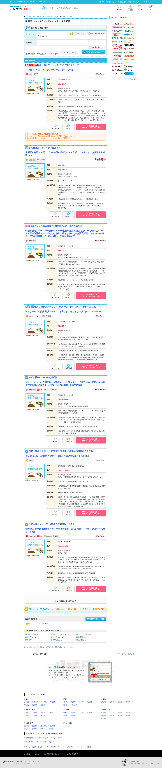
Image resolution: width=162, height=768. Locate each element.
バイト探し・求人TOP (32, 17)
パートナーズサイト (67, 747)
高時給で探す (43, 738)
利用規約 (37, 754)
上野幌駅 (81, 640)
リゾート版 (68, 723)
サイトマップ (51, 747)
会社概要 (27, 754)
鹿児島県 (43, 726)
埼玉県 (44, 702)
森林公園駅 (56, 640)
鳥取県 (103, 715)
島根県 (128, 712)
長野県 (65, 712)
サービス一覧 (34, 761)
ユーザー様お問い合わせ (34, 747)
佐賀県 (34, 729)
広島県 (103, 712)
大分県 (26, 729)
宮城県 (34, 712)
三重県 (128, 702)
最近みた (140, 10)
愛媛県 (120, 715)
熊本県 (34, 726)
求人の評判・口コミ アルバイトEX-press (40, 742)
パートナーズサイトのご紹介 (128, 79)
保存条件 (131, 10)
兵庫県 (73, 702)
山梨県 (81, 712)
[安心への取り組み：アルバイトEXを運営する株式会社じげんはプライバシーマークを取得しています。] (125, 762)
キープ (150, 7)
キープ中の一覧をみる (126, 654)
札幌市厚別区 (49, 17)
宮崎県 (42, 729)
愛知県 (103, 702)
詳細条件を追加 (95, 47)
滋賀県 (89, 702)
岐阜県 (120, 702)
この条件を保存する (69, 53)
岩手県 (26, 715)
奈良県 (65, 705)
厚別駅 (29, 640)
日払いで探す (57, 738)
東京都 (26, 702)
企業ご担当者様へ (73, 754)
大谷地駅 (30, 637)
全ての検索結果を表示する (65, 601)
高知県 (103, 718)
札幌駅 (80, 637)
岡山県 (111, 712)
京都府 (81, 702)
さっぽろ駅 (56, 637)
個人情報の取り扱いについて (54, 754)
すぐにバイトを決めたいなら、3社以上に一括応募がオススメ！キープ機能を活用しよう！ (65, 609)
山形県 (51, 712)
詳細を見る (68, 128)
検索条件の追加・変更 (95, 619)
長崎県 (52, 726)
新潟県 (73, 712)
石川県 (65, 715)
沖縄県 (51, 729)
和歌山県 (74, 705)
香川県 (111, 715)
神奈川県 (35, 702)
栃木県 (34, 705)
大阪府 (65, 702)
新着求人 (120, 10)
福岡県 (26, 726)
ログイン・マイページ (144, 2)
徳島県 (128, 715)
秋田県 (42, 715)
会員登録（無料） (126, 2)
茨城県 (26, 705)
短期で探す (29, 738)
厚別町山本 (44, 36)
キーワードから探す (84, 747)
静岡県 (111, 702)
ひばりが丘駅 (82, 634)
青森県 (34, 715)
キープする (55, 128)
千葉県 (52, 702)
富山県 (89, 712)
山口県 (120, 712)
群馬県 (42, 705)
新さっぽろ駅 (57, 634)
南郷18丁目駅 (32, 634)
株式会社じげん (22, 761)
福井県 (73, 715)
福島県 (42, 712)
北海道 (42, 17)
